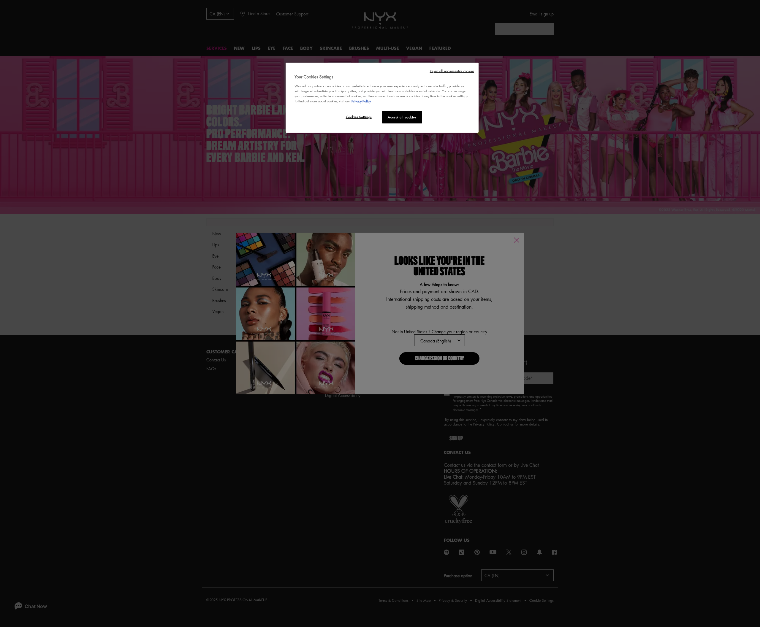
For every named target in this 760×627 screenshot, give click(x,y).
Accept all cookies (402, 117)
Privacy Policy (361, 101)
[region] (382, 98)
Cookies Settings (359, 117)
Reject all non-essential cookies (452, 71)
